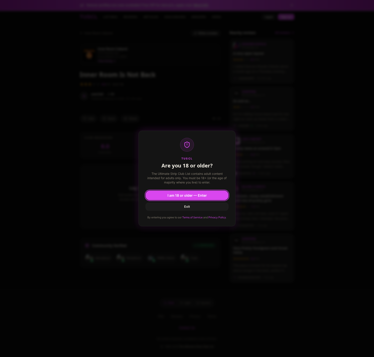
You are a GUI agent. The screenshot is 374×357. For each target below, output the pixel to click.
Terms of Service (192, 217)
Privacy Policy (217, 217)
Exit (187, 206)
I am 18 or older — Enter (187, 195)
